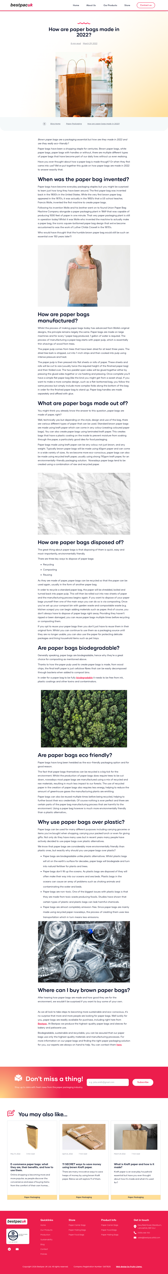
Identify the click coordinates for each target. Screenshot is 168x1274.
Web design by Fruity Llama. (129, 1266)
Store (127, 5)
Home (76, 5)
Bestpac (42, 1023)
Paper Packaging (32, 1197)
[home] (21, 5)
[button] (92, 5)
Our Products (110, 5)
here (119, 1044)
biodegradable (84, 677)
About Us (91, 5)
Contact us (146, 5)
